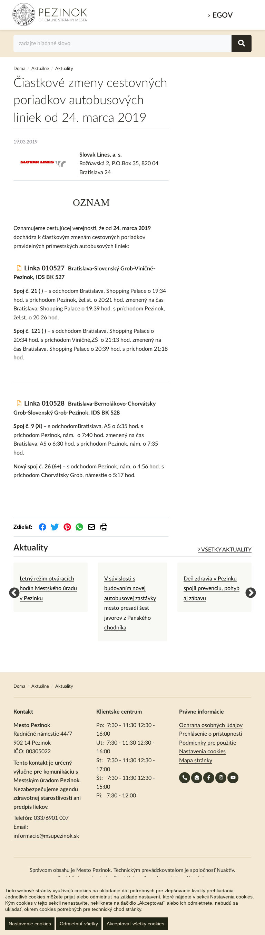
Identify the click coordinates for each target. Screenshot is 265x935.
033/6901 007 (51, 818)
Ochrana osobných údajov (211, 725)
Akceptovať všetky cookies (135, 923)
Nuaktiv (225, 870)
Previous (11, 590)
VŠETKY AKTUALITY (226, 550)
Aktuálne (40, 69)
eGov (223, 15)
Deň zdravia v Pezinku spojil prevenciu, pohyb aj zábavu (211, 588)
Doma (19, 69)
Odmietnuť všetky (79, 923)
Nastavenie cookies (30, 923)
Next (248, 590)
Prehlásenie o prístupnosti (210, 734)
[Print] (103, 527)
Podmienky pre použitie (207, 743)
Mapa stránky (195, 760)
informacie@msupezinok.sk (46, 836)
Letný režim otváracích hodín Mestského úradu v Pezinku (48, 588)
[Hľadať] (242, 43)
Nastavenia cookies (202, 751)
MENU (244, 13)
